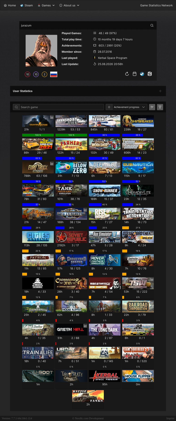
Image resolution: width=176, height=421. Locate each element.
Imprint (170, 418)
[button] (143, 107)
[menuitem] (10, 5)
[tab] (160, 91)
